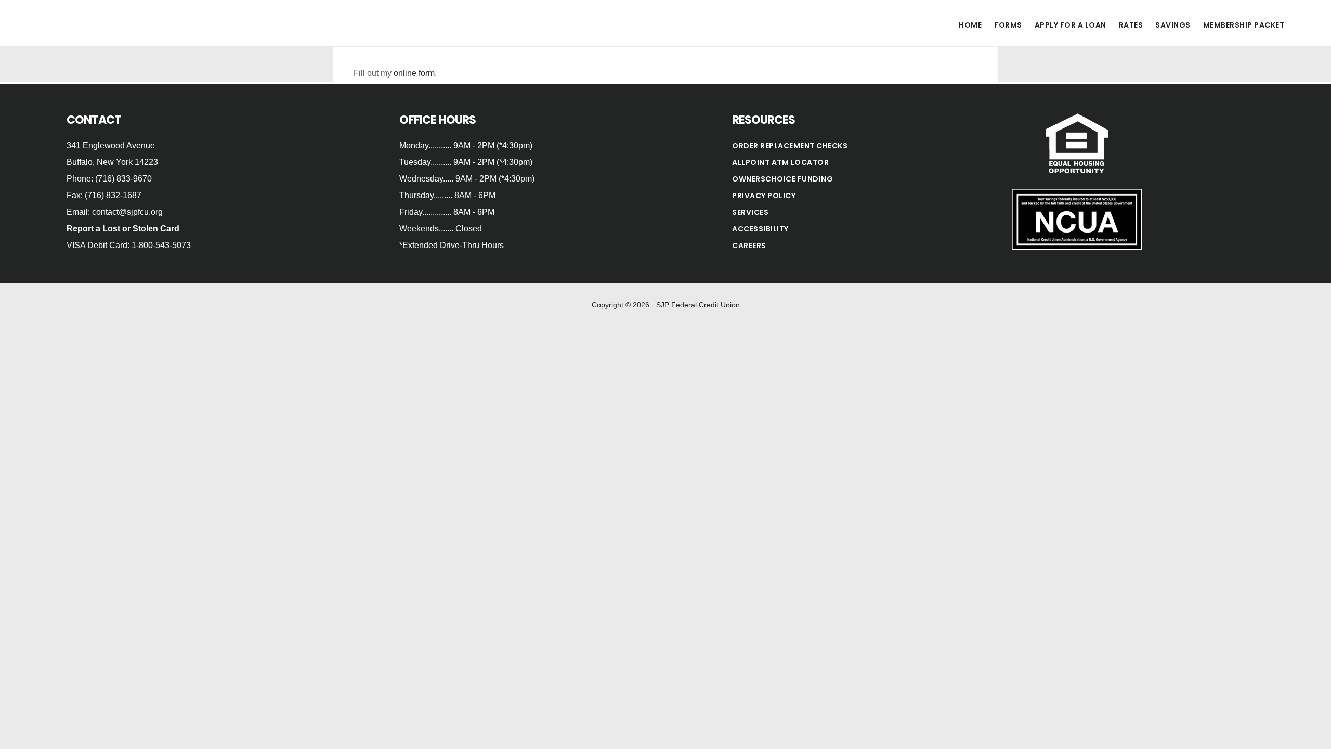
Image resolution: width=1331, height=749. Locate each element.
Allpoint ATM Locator (780, 162)
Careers (749, 245)
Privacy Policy (763, 195)
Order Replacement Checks (789, 145)
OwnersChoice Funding (782, 179)
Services (750, 212)
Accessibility (760, 229)
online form (414, 73)
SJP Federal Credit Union (120, 23)
